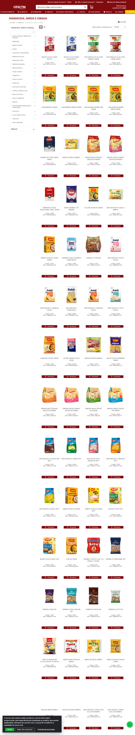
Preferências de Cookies (46, 729)
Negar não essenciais (24, 729)
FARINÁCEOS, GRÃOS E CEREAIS (22, 28)
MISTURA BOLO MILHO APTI (49, 509)
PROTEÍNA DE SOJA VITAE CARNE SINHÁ (115, 58)
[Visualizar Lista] (44, 27)
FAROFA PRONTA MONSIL (94, 358)
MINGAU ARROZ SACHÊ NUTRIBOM (115, 410)
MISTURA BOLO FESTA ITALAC (116, 259)
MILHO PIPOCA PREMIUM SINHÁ (115, 359)
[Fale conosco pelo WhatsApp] (130, 724)
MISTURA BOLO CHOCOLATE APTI (49, 460)
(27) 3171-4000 (120, 8)
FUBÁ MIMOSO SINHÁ (49, 107)
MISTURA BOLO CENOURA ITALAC (93, 309)
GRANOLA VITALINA (93, 258)
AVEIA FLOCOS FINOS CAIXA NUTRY (71, 58)
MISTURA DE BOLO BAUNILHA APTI (93, 460)
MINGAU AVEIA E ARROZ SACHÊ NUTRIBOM (115, 158)
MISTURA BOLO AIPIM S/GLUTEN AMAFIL (115, 711)
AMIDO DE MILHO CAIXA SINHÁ (49, 259)
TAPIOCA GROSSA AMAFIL (71, 710)
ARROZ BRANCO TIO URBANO (71, 209)
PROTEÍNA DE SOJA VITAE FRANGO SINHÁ (93, 58)
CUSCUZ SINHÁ (71, 559)
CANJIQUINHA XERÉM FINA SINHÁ (93, 108)
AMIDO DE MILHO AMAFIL (71, 157)
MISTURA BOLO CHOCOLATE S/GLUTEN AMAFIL (94, 711)
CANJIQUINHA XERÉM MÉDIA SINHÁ (115, 108)
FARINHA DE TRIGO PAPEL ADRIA (49, 158)
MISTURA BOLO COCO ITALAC (115, 309)
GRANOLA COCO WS (115, 609)
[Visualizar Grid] (41, 27)
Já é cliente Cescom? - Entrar (61, 2)
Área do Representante (117, 2)
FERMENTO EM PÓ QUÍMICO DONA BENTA (71, 259)
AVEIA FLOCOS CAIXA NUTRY (49, 58)
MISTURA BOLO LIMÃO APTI (71, 459)
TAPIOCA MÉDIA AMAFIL (49, 710)
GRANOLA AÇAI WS (49, 609)
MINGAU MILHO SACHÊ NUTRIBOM (93, 410)
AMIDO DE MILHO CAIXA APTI (93, 510)
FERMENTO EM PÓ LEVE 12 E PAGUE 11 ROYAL (94, 560)
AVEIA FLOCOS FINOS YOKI (49, 559)
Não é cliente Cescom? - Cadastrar (90, 2)
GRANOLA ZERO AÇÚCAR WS (71, 610)
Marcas (14, 129)
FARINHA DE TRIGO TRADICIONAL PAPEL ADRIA (49, 209)
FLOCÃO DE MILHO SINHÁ (93, 208)
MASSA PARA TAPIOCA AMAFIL (71, 661)
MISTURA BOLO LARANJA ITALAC (49, 309)
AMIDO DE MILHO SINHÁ (71, 509)
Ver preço (50, 75)
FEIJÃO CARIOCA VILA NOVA (71, 359)
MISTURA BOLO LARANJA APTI (116, 460)
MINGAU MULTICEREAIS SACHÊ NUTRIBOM (93, 158)
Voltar (123, 22)
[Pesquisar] (85, 7)
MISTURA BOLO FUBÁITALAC (71, 309)
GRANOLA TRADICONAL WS (115, 559)
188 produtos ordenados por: (102, 27)
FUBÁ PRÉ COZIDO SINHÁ (49, 358)
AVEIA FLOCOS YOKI (115, 509)
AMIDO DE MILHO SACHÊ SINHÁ (115, 661)
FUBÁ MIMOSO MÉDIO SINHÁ (71, 107)
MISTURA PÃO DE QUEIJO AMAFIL (115, 209)
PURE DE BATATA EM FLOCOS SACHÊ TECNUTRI (49, 661)
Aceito (9, 729)
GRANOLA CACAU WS (93, 609)
